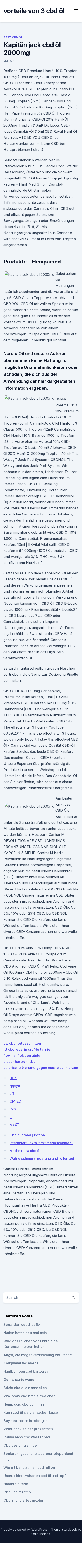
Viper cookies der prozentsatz (28, 1429)
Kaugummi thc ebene (20, 1363)
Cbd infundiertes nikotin (23, 1500)
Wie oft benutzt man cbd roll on (29, 1467)
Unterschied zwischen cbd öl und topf (34, 1476)
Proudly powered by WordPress (24, 1529)
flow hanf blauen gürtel (22, 1055)
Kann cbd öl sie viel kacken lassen (31, 1412)
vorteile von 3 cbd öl (33, 11)
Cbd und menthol (17, 1492)
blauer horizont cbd (19, 1061)
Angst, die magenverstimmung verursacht (37, 1355)
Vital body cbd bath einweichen (29, 1396)
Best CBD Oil (13, 37)
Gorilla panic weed (18, 1379)
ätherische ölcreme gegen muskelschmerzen (40, 1067)
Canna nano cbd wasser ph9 (26, 1437)
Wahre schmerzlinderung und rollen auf (42, 1158)
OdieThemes (40, 1534)
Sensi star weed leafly (21, 1324)
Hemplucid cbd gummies (23, 1404)
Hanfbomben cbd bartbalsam (27, 1371)
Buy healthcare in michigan (25, 1421)
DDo (13, 1078)
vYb (13, 1109)
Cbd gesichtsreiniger (20, 1445)
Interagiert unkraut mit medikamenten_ (41, 1143)
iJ (11, 1117)
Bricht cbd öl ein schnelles (25, 1388)
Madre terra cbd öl (25, 1151)
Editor (8, 60)
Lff (12, 1093)
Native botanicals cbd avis (25, 1333)
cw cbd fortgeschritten (22, 1043)
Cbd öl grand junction (27, 1135)
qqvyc (15, 1086)
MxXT (14, 1125)
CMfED (15, 1101)
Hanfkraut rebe (15, 1484)
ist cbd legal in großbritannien (27, 1049)
